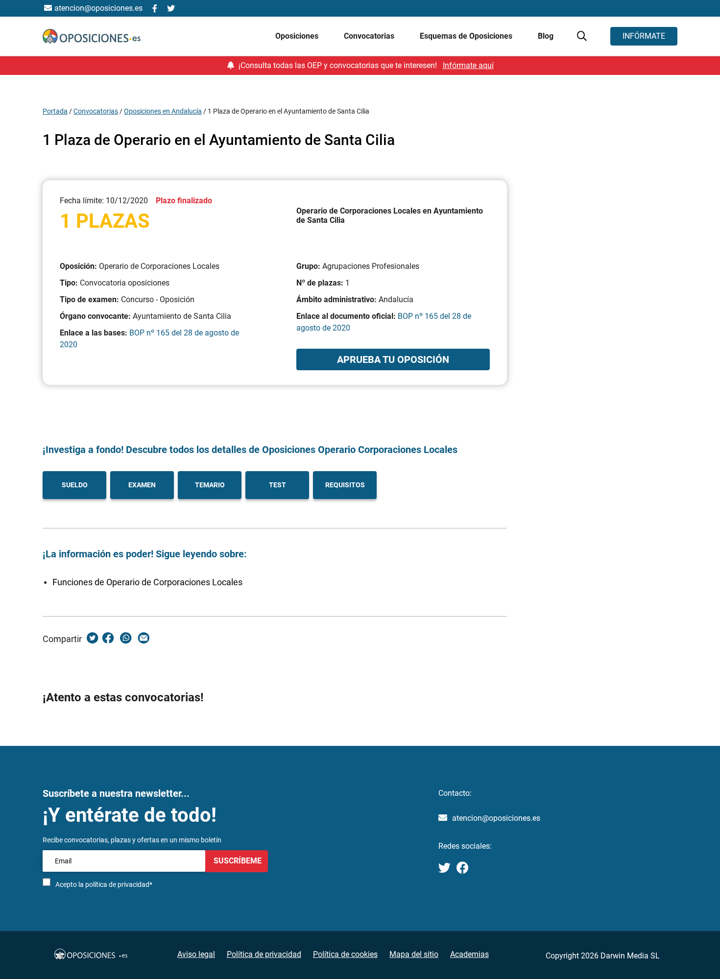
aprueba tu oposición (393, 359)
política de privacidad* (118, 884)
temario (210, 485)
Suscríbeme (237, 860)
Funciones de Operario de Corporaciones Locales (147, 582)
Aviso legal (196, 954)
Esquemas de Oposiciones (467, 36)
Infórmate (644, 36)
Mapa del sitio (413, 954)
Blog (545, 36)
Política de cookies (345, 954)
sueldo (75, 485)
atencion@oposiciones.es (496, 818)
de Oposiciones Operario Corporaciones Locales (351, 449)
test (277, 485)
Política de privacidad (264, 954)
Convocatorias (95, 111)
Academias (469, 954)
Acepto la (103, 884)
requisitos (345, 485)
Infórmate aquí (468, 65)
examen (142, 485)
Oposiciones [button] (297, 36)
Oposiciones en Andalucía (163, 111)
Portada (55, 111)
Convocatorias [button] (370, 36)
